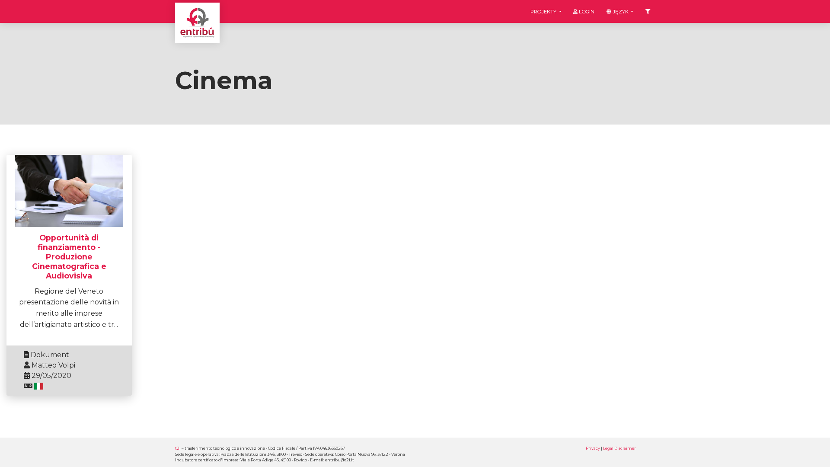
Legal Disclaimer (619, 448)
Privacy (593, 448)
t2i (178, 448)
